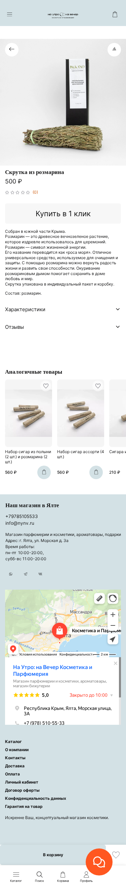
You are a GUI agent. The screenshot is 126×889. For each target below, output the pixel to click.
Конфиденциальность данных (35, 798)
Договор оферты (22, 790)
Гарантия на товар (24, 806)
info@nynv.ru (19, 523)
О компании (17, 749)
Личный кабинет (21, 782)
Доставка (15, 765)
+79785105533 (21, 516)
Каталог (13, 741)
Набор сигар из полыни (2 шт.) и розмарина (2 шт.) (28, 456)
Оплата (12, 773)
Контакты (15, 757)
